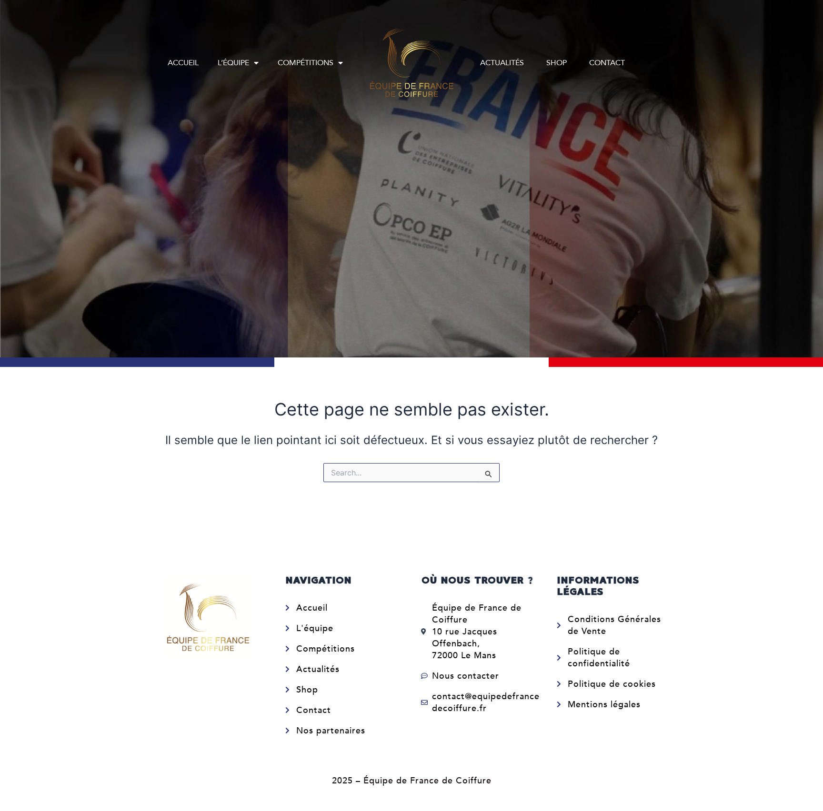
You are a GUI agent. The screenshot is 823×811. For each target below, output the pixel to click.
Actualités (502, 63)
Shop (556, 63)
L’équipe (233, 63)
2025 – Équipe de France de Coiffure (412, 781)
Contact (607, 63)
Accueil (183, 63)
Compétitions (305, 63)
